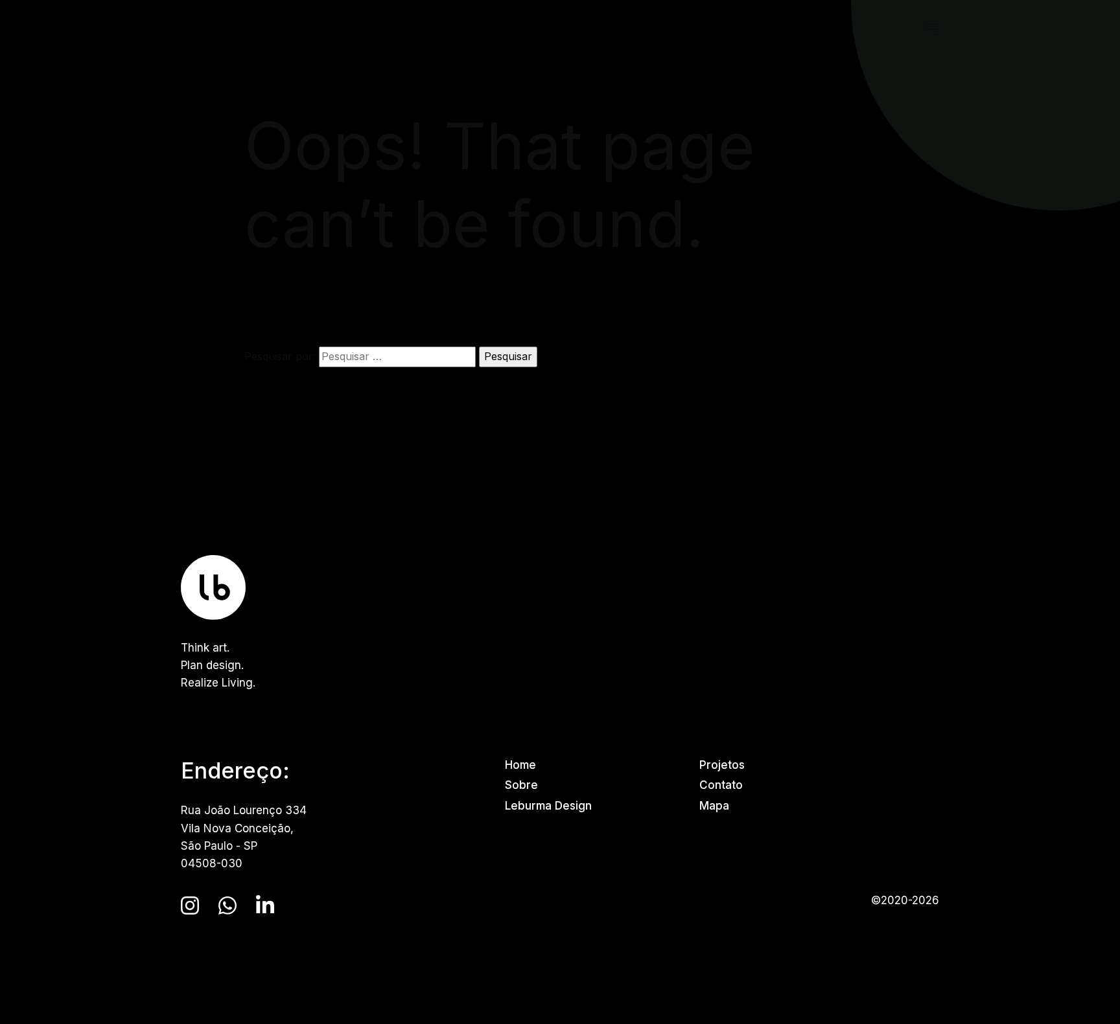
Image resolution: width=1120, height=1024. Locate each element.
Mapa (714, 805)
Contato (721, 785)
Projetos (722, 764)
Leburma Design (548, 805)
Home (520, 764)
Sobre (521, 785)
